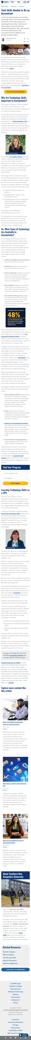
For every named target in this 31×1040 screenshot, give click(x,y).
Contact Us (15, 1019)
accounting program (16, 655)
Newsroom (14, 6)
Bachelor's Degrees (9, 952)
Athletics (15, 994)
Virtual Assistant (24, 1035)
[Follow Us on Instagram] (20, 1038)
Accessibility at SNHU (15, 1030)
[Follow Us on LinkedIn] (10, 1038)
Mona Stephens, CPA (20, 121)
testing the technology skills (10, 513)
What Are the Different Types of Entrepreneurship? (13, 842)
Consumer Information (15, 1022)
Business (21, 6)
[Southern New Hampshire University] (5, 2)
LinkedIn (11, 683)
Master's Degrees (8, 955)
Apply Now (18, 2)
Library (15, 1003)
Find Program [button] (15, 483)
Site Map (15, 1025)
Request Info (12, 2)
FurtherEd (16, 593)
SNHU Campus (25, 2)
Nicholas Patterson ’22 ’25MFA (10, 663)
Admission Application (10, 963)
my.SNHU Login (15, 983)
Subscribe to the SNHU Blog (16, 969)
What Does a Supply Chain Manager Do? (14, 785)
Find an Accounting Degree (15, 92)
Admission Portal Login (15, 992)
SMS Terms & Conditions (15, 1033)
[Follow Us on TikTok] (25, 1038)
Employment (15, 1000)
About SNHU (4, 6)
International (15, 997)
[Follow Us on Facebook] (5, 1038)
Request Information (10, 960)
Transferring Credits (9, 958)
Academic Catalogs (15, 986)
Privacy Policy (15, 1028)
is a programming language (16, 423)
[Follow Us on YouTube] (15, 1038)
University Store (15, 989)
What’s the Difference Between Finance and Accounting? (13, 723)
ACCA (11, 68)
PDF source (22, 358)
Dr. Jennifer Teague (16, 157)
